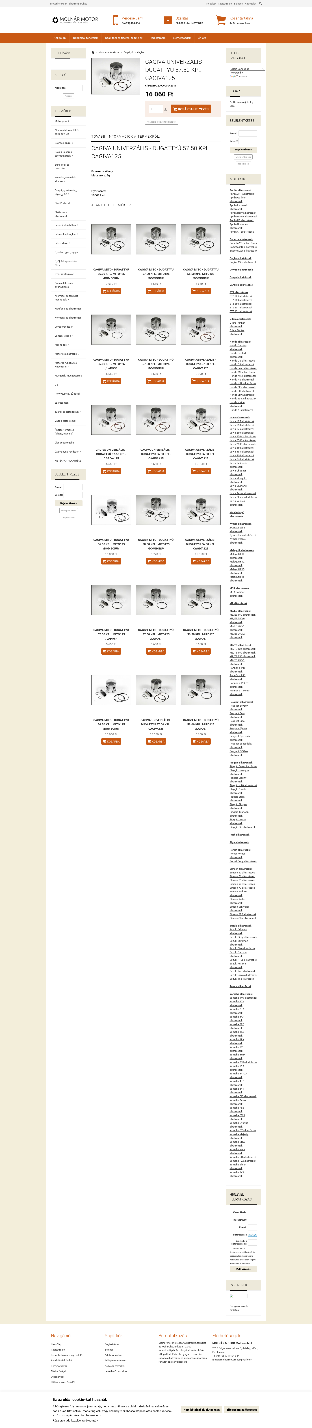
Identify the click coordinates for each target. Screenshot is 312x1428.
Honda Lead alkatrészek (243, 368)
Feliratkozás (243, 1269)
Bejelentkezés (68, 503)
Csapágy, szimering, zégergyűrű (66, 192)
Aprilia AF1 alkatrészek (242, 193)
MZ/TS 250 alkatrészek (242, 656)
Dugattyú (128, 52)
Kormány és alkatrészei (68, 317)
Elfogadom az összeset (242, 1409)
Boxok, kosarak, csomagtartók (64, 153)
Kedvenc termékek (115, 1365)
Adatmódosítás (113, 1355)
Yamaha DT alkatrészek (243, 1130)
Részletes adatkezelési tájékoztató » (76, 1420)
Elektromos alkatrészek (62, 214)
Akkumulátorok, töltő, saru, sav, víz (67, 132)
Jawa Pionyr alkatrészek (243, 497)
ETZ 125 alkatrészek (241, 296)
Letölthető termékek (116, 1371)
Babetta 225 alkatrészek (243, 250)
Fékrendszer (62, 243)
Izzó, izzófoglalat (64, 273)
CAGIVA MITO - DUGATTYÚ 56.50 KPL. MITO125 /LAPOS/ (201, 634)
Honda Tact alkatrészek (243, 398)
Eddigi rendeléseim (115, 1360)
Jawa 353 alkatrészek (242, 451)
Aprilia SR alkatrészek (242, 231)
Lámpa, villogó (64, 335)
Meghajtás (62, 344)
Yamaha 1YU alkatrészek (243, 997)
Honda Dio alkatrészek (242, 360)
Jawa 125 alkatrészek (242, 421)
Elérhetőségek (182, 38)
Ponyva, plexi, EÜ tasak (67, 393)
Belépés (238, 3)
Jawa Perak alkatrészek (243, 493)
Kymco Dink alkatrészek (243, 535)
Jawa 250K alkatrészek (243, 436)
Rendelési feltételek (85, 38)
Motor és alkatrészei (67, 353)
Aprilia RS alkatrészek (242, 220)
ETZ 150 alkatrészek (241, 299)
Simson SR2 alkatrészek (243, 914)
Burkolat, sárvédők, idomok (65, 179)
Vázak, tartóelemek (65, 420)
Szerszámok (61, 402)
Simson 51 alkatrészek (242, 876)
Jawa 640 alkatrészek (242, 459)
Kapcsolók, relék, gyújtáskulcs (64, 285)
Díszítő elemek (63, 203)
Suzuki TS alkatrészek (242, 978)
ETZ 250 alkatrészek (241, 303)
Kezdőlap (60, 38)
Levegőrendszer (64, 326)
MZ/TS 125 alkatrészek (242, 648)
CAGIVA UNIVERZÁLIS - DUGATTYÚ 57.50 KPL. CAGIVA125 (111, 454)
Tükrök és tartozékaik (68, 411)
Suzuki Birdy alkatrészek (243, 937)
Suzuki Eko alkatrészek (242, 948)
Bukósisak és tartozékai (62, 166)
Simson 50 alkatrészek (242, 872)
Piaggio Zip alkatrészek (242, 827)
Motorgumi (62, 121)
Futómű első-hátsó (66, 225)
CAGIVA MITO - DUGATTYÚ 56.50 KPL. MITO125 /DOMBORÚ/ (201, 274)
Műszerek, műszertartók (68, 375)
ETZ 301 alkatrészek (241, 311)
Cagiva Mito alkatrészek (243, 262)
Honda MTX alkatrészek (243, 375)
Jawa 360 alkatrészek (242, 455)
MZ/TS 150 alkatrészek (242, 652)
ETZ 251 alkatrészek (241, 307)
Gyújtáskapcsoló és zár (66, 263)
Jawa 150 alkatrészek (242, 425)
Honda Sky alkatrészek (242, 394)
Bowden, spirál (64, 142)
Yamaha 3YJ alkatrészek (243, 1062)
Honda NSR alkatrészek (243, 383)
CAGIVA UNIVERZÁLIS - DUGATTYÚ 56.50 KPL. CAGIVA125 (156, 454)
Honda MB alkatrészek (242, 372)
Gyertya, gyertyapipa (66, 252)
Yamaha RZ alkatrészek (243, 1160)
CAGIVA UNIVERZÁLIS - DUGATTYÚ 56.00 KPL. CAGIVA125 (200, 544)
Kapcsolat (250, 3)
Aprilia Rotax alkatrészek (243, 216)
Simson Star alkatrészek (243, 918)
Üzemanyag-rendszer (68, 451)
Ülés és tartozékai (64, 442)
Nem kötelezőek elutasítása (201, 1409)
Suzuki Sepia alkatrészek (243, 974)
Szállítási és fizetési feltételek (123, 38)
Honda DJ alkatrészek (242, 364)
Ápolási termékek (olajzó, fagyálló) (64, 431)
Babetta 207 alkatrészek (243, 243)
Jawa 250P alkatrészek (243, 440)
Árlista (202, 38)
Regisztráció (225, 3)
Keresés (68, 96)
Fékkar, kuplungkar (66, 234)
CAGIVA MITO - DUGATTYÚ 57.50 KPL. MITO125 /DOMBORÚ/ (156, 364)
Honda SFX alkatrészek (243, 387)
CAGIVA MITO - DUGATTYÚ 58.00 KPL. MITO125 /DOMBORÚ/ (156, 544)
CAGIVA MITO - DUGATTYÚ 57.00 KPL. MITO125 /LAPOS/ (111, 634)
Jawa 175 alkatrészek (242, 428)
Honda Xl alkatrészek (241, 409)
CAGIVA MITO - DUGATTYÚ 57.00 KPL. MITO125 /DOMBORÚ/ (156, 274)
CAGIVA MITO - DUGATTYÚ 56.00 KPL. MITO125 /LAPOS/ (111, 364)
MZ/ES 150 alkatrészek (242, 614)
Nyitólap (211, 3)
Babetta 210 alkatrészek (243, 246)
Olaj (57, 384)
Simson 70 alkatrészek (242, 887)
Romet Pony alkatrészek (243, 861)
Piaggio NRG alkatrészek (243, 785)
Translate (241, 76)
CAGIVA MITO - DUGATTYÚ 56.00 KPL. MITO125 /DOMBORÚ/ (111, 274)
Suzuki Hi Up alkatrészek (243, 959)
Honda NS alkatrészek (242, 379)
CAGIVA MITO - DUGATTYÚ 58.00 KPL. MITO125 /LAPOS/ (201, 724)
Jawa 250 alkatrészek (242, 432)
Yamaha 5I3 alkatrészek (243, 1096)
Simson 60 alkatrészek (242, 883)
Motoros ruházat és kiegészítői (66, 364)
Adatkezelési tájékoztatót (241, 1252)
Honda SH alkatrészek (242, 391)
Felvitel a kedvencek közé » (161, 121)
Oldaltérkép (57, 1376)
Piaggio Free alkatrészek (243, 766)
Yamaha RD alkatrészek (243, 1157)
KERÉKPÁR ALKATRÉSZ (68, 460)
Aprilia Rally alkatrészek (243, 212)
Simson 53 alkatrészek (242, 880)
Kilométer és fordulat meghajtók (66, 297)
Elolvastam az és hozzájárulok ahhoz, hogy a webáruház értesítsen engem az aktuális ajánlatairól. (243, 1256)
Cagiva (140, 52)
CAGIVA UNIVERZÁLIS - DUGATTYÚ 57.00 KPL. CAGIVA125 (200, 364)
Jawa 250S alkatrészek (243, 444)
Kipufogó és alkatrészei (68, 308)
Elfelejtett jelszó (68, 510)
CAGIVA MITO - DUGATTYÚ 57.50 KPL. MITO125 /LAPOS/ (156, 634)
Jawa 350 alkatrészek (242, 447)
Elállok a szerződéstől (63, 1382)
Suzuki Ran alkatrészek (242, 971)
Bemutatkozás (59, 1365)
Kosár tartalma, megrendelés (67, 1355)
